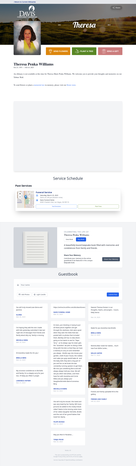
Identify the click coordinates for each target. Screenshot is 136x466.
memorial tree (39, 85)
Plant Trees (98, 206)
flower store (71, 85)
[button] (25, 197)
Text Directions (56, 206)
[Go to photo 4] (102, 385)
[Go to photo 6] (104, 385)
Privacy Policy (62, 456)
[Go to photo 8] (107, 385)
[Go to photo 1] (98, 385)
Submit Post (113, 294)
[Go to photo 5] (103, 385)
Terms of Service (74, 456)
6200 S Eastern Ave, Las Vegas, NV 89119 (54, 202)
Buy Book (81, 239)
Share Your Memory (111, 259)
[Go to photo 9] (108, 385)
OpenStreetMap (70, 460)
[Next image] (120, 375)
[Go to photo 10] (109, 385)
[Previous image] (90, 375)
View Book (69, 239)
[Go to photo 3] (100, 385)
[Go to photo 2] (99, 385)
